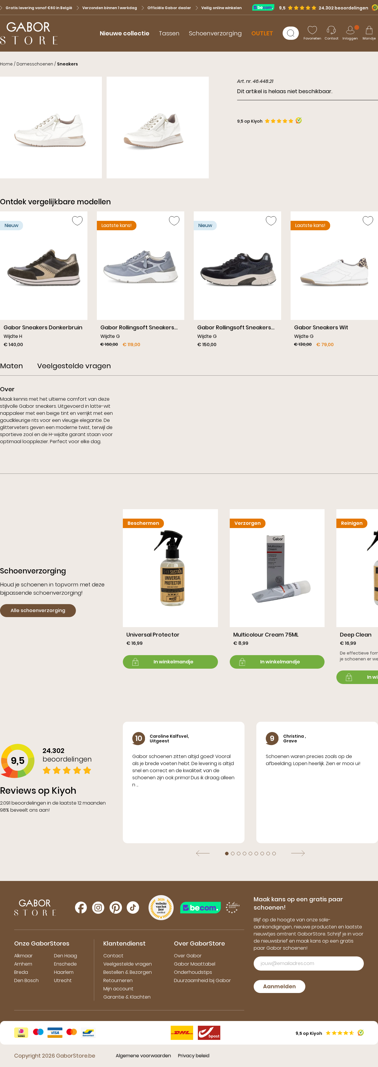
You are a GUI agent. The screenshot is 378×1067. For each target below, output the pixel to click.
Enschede (65, 964)
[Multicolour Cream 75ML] (277, 589)
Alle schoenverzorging (38, 610)
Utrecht (63, 980)
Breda (21, 972)
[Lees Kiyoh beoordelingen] (299, 120)
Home (6, 64)
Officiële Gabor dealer (169, 7)
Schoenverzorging (215, 33)
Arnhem (23, 964)
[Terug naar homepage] (29, 33)
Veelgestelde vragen (127, 964)
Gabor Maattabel (194, 964)
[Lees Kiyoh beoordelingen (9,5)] (373, 7)
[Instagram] (98, 907)
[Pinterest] (116, 907)
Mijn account (118, 988)
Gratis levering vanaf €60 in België (39, 7)
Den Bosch (26, 980)
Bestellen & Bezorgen (127, 972)
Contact (113, 955)
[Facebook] (81, 907)
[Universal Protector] (170, 589)
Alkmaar (23, 955)
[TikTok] (133, 907)
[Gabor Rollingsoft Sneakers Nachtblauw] (237, 281)
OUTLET (262, 33)
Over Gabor (188, 955)
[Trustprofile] (265, 7)
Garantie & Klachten (127, 997)
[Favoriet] (77, 221)
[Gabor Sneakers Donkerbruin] (43, 281)
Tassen (169, 33)
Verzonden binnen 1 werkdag (109, 7)
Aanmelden (279, 986)
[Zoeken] (291, 33)
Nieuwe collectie (124, 33)
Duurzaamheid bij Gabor (202, 980)
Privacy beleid (193, 1055)
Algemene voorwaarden (143, 1055)
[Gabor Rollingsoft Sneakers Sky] (140, 281)
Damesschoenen (35, 64)
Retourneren (118, 980)
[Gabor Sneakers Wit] (334, 281)
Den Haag (65, 955)
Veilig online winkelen (221, 7)
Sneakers (67, 64)
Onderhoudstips (193, 972)
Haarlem (64, 972)
